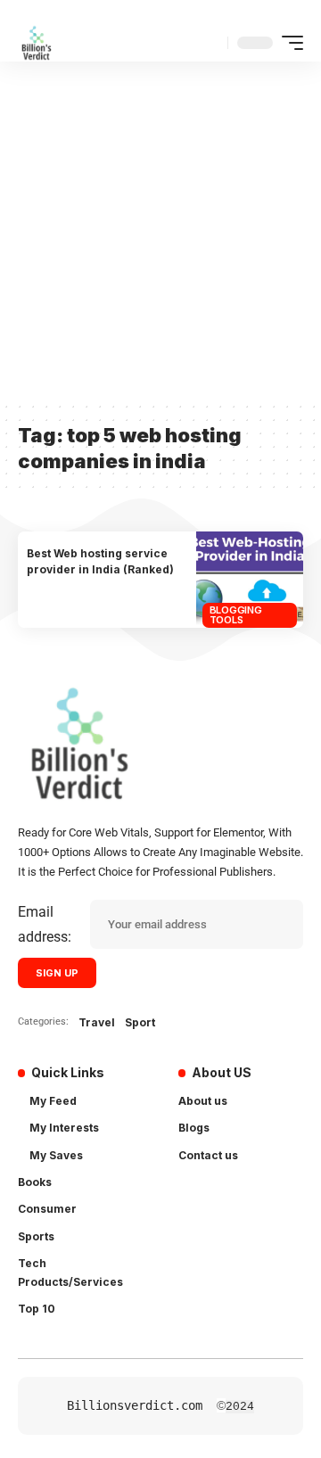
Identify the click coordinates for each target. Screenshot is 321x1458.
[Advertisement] (160, 230)
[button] (210, 43)
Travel (96, 1022)
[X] (214, 1199)
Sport (140, 1022)
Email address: (44, 923)
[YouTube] (245, 1199)
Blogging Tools (236, 615)
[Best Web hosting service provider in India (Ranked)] (249, 579)
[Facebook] (189, 1199)
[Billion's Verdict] (36, 43)
